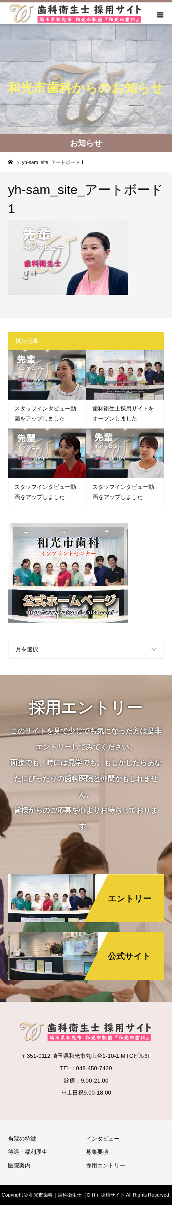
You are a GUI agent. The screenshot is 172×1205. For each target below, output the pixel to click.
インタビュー (103, 1138)
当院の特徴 (22, 1138)
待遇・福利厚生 (27, 1152)
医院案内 (19, 1165)
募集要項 (97, 1152)
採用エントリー (105, 1165)
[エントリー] (86, 874)
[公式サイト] (86, 932)
